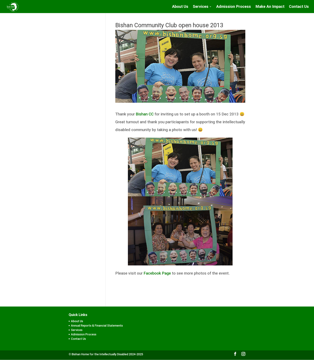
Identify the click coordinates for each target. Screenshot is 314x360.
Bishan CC (145, 114)
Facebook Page (157, 273)
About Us (180, 7)
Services (200, 7)
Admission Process (233, 7)
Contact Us (299, 7)
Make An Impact (269, 7)
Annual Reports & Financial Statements (97, 325)
